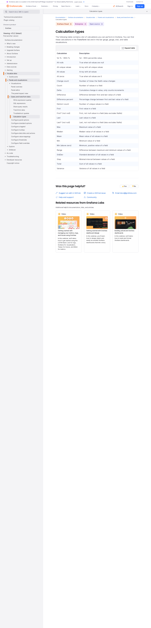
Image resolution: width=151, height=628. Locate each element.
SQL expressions (19, 103)
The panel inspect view (19, 93)
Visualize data (90, 17)
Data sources (11, 67)
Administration (12, 63)
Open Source (65, 6)
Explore (11, 146)
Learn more (78, 2)
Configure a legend (18, 127)
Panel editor (15, 90)
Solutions (44, 6)
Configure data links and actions (23, 133)
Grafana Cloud (31, 6)
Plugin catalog (9, 20)
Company (95, 6)
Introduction (11, 57)
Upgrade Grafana (13, 50)
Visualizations (16, 83)
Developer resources (14, 160)
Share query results (20, 107)
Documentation (60, 17)
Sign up (140, 6)
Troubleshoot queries (21, 113)
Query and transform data (125, 17)
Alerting (9, 70)
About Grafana (12, 53)
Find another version (10, 36)
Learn (77, 6)
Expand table (130, 48)
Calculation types (19, 117)
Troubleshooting (13, 156)
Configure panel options (20, 120)
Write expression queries (22, 100)
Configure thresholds (19, 140)
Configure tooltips (18, 130)
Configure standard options (21, 123)
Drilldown (12, 150)
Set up (9, 60)
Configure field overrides (20, 143)
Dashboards (13, 77)
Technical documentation (13, 17)
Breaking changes (13, 47)
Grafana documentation (75, 17)
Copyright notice (13, 163)
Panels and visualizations (106, 17)
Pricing (55, 6)
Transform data (19, 110)
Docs (86, 6)
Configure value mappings (20, 136)
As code (10, 153)
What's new (11, 43)
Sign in (130, 6)
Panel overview (16, 87)
